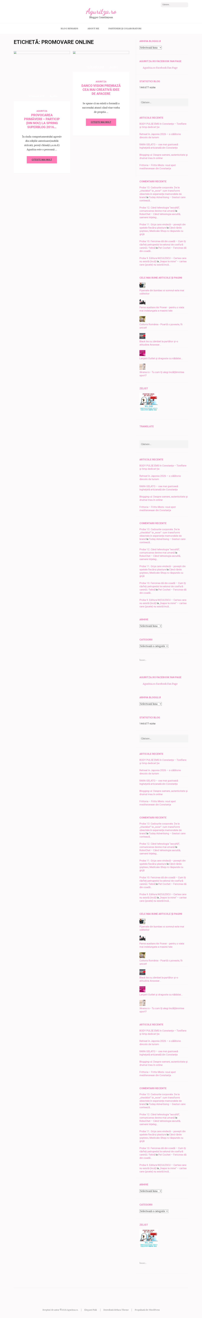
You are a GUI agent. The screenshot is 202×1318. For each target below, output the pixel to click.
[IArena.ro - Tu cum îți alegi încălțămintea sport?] (142, 368)
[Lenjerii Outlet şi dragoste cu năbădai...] (142, 355)
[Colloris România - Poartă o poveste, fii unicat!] (142, 321)
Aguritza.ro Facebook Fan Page (160, 61)
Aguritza (53, 96)
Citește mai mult (42, 159)
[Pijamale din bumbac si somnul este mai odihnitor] (142, 287)
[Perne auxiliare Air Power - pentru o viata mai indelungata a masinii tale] (142, 304)
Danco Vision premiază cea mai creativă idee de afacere (101, 90)
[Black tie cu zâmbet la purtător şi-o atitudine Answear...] (142, 338)
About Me (93, 28)
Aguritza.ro (101, 11)
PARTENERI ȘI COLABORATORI (124, 28)
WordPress (154, 1310)
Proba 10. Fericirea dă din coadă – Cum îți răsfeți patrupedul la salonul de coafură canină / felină (162, 244)
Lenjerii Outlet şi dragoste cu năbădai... (161, 358)
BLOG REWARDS (69, 28)
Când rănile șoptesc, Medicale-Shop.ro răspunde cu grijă (161, 231)
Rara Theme (123, 1310)
